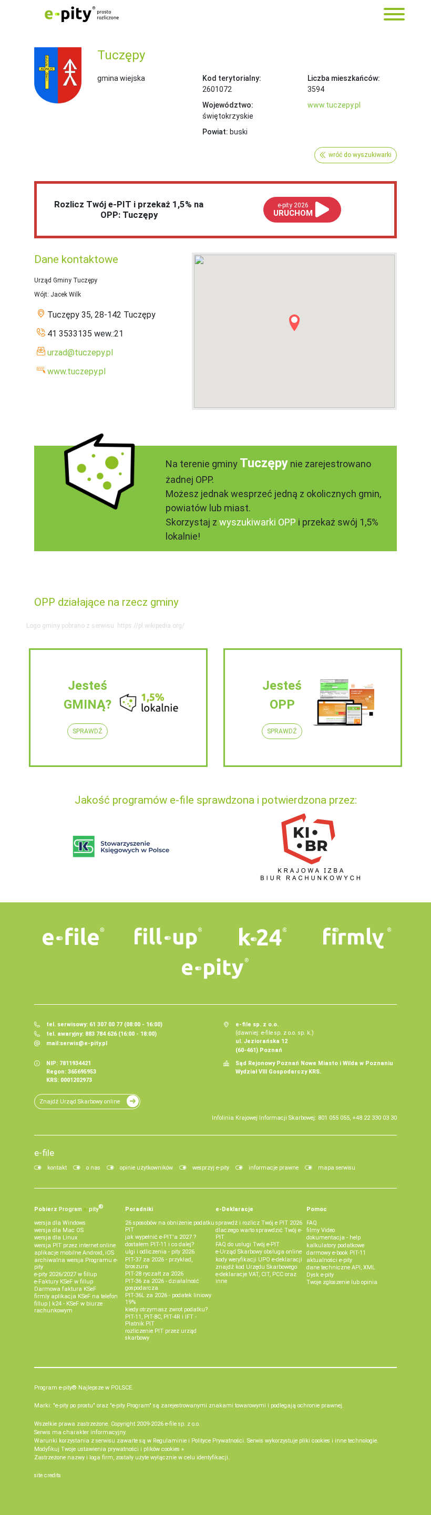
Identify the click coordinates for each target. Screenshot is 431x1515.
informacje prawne (274, 1167)
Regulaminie (170, 1440)
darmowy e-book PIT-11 (336, 1252)
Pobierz (69, 1208)
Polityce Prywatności (217, 1440)
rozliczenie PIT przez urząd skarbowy (161, 1334)
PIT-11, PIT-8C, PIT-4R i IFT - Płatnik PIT (161, 1320)
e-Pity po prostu (81, 14)
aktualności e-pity (329, 1260)
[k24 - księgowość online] (262, 936)
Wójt (40, 294)
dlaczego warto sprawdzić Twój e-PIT (259, 1233)
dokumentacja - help (333, 1237)
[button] (294, 322)
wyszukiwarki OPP (257, 522)
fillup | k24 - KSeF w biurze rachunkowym (68, 1307)
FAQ (311, 1222)
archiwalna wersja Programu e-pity (76, 1263)
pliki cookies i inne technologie (338, 1440)
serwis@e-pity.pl (83, 1043)
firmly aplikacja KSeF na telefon (76, 1296)
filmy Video (320, 1230)
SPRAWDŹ (87, 731)
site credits (47, 1475)
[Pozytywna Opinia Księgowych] (121, 846)
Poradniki (139, 1209)
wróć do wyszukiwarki (360, 155)
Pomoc (316, 1209)
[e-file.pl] (73, 936)
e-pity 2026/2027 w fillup (65, 1274)
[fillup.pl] (168, 938)
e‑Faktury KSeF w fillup (63, 1281)
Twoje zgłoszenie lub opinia (341, 1282)
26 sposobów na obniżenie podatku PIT (169, 1226)
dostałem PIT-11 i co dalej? (159, 1244)
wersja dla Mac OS (59, 1230)
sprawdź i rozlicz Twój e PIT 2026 (259, 1222)
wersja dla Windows (60, 1222)
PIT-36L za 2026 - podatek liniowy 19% (168, 1299)
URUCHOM (293, 210)
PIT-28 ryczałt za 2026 (154, 1273)
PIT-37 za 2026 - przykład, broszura (158, 1263)
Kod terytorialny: (231, 78)
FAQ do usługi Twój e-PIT (248, 1244)
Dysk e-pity (320, 1274)
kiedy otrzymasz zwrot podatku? (166, 1309)
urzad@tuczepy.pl (80, 352)
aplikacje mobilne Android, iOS (74, 1252)
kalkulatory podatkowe (335, 1245)
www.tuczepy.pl (334, 105)
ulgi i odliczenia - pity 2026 (159, 1251)
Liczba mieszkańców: (343, 78)
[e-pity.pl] (215, 968)
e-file (44, 1153)
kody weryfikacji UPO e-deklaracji (259, 1259)
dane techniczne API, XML (340, 1267)
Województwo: (227, 105)
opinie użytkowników (146, 1167)
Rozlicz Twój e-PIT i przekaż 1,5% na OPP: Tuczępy (128, 209)
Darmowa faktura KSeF (65, 1289)
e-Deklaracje (234, 1209)
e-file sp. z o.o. (182, 1424)
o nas (93, 1167)
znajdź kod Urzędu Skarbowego (256, 1267)
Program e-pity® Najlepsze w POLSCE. (84, 1387)
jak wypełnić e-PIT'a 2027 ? (160, 1237)
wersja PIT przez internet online (75, 1245)
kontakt (57, 1167)
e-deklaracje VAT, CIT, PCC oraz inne (256, 1278)
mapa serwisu (336, 1167)
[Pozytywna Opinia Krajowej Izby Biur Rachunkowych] (310, 846)
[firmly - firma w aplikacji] (357, 938)
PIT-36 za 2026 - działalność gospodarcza (162, 1284)
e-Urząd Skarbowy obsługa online (259, 1251)
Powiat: (215, 132)
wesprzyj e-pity (210, 1167)
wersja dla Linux (55, 1237)
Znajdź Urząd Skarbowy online (79, 1101)
